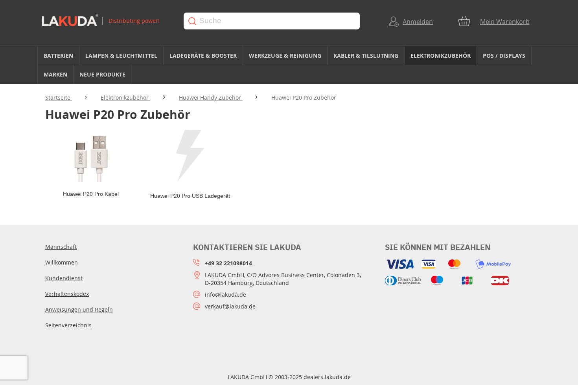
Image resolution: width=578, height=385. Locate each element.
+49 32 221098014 (228, 263)
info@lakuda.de (225, 294)
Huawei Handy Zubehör (211, 97)
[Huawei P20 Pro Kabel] (90, 156)
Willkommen (61, 262)
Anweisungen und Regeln (79, 309)
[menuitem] (58, 55)
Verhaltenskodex (67, 293)
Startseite (58, 97)
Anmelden (418, 21)
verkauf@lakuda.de (230, 306)
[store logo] (105, 21)
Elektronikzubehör (125, 97)
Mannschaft (61, 246)
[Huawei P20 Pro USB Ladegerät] (190, 157)
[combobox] (272, 21)
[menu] (289, 65)
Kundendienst (64, 278)
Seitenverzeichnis (68, 325)
